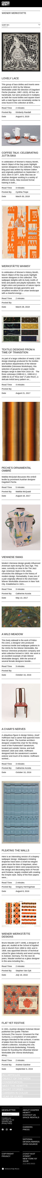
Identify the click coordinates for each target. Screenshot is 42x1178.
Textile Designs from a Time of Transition (18, 351)
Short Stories (12, 1089)
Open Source (30, 1144)
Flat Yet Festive (13, 1022)
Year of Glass (12, 1096)
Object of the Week (16, 1078)
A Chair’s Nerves (13, 729)
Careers (27, 1127)
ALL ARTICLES (11, 1075)
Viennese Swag (12, 557)
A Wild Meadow (12, 634)
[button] (39, 3)
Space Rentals (31, 1117)
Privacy (6, 1156)
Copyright (8, 1154)
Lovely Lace (10, 78)
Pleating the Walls (15, 850)
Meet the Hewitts (14, 1085)
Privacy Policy (7, 1123)
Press (26, 1129)
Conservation (12, 1082)
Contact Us (29, 1115)
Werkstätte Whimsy (16, 266)
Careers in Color (15, 1092)
